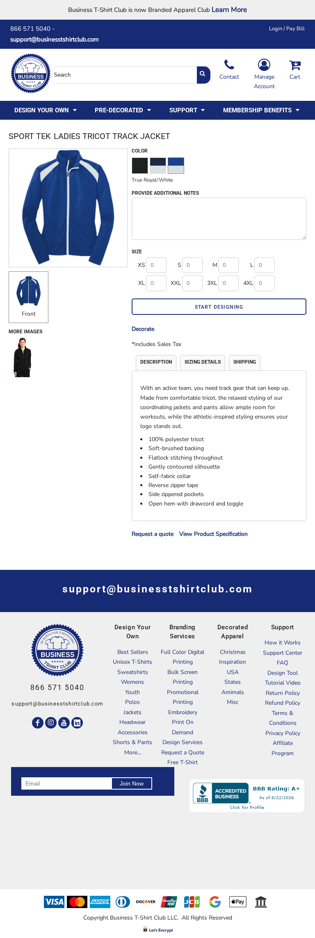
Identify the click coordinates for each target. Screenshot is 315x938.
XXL (176, 283)
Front (29, 314)
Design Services (182, 742)
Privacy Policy (282, 733)
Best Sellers (132, 652)
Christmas (233, 652)
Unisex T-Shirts (132, 662)
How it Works (283, 643)
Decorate (143, 329)
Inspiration (232, 662)
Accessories (133, 732)
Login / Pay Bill (287, 28)
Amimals (232, 692)
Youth (132, 692)
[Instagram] (51, 723)
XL (141, 283)
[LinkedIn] (77, 723)
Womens (132, 682)
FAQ (282, 663)
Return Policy (283, 693)
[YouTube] (64, 723)
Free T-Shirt (182, 762)
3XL (212, 283)
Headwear (132, 722)
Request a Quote (182, 752)
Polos (132, 702)
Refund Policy (282, 703)
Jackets (132, 712)
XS (141, 265)
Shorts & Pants (132, 742)
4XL (248, 283)
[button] (46, 110)
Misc (232, 702)
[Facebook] (37, 723)
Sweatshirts (132, 672)
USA (233, 672)
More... (132, 752)
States (232, 682)
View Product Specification (213, 534)
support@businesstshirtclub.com (57, 39)
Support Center (282, 653)
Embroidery (182, 712)
